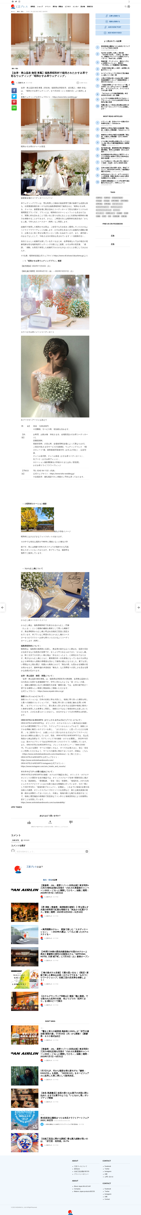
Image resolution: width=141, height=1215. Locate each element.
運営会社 (77, 1169)
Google (99, 201)
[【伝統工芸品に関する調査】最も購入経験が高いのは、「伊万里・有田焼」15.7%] (24, 1142)
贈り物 (124, 216)
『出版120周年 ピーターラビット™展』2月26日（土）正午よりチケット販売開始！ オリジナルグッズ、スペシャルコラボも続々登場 (115, 87)
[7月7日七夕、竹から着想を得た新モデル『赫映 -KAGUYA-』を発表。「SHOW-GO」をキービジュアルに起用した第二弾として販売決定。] (24, 1075)
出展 (126, 213)
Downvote (71, 822)
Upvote (29, 822)
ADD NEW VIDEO (115, 33)
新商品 (33, 6)
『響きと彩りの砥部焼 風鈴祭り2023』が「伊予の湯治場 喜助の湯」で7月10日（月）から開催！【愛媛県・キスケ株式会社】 (64, 1033)
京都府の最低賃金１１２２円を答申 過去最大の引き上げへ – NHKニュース (115, 182)
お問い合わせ (109, 1176)
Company (77, 1189)
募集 (98, 216)
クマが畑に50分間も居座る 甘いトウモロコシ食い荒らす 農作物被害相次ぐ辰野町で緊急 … (115, 143)
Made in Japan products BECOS (84, 1191)
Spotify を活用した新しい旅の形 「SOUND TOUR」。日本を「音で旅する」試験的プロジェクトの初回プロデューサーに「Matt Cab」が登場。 (115, 55)
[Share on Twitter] (14, 96)
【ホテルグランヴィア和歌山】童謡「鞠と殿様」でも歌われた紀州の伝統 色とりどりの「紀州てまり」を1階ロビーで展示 (64, 998)
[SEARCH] (125, 6)
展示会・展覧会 (58, 6)
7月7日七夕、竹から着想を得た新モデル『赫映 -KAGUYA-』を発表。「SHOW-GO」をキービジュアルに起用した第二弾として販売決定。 (64, 1073)
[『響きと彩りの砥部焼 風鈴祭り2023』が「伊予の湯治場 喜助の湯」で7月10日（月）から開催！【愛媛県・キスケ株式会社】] (24, 1035)
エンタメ (76, 6)
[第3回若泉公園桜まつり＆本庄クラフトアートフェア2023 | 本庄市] (24, 1120)
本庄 (104, 216)
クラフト (117, 210)
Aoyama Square (117, 197)
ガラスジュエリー (117, 207)
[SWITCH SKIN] (129, 1)
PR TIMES (17, 807)
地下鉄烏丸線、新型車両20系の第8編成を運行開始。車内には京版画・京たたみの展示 (115, 149)
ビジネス (68, 6)
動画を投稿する (114, 21)
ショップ (40, 6)
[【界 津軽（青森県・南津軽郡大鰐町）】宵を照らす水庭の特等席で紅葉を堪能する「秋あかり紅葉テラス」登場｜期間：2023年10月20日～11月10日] (24, 912)
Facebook (108, 1166)
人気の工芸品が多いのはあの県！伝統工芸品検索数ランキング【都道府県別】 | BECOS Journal (115, 80)
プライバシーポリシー (81, 1174)
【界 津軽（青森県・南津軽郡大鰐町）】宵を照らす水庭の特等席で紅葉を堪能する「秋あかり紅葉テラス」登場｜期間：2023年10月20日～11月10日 (64, 909)
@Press (99, 197)
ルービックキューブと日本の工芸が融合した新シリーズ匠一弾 (115, 74)
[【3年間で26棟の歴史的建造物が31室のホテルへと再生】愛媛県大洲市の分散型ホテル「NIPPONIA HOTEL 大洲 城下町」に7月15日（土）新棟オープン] (24, 956)
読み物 (83, 6)
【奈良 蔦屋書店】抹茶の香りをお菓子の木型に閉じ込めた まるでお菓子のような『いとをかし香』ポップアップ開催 (64, 1095)
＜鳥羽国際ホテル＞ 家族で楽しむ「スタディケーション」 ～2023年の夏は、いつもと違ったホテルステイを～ (64, 931)
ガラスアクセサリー (103, 207)
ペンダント (100, 213)
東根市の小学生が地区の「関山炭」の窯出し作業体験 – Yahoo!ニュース (115, 130)
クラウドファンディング (104, 210)
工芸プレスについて (80, 1166)
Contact (107, 1199)
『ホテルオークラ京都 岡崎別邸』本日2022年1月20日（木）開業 (114, 94)
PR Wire (99, 204)
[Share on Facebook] (14, 90)
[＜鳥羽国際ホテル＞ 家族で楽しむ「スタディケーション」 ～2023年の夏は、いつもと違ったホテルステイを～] (24, 934)
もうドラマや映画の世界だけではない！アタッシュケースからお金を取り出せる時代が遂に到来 (115, 100)
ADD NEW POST (114, 27)
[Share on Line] (14, 107)
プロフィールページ (36, 826)
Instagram (108, 1171)
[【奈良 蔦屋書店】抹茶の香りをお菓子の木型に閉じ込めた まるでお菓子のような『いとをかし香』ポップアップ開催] (24, 1098)
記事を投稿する (114, 16)
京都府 (120, 213)
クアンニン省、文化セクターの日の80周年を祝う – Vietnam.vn (115, 123)
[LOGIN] (128, 6)
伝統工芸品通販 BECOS (81, 1171)
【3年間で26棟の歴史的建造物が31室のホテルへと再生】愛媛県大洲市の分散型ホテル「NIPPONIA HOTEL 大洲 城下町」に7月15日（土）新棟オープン (64, 954)
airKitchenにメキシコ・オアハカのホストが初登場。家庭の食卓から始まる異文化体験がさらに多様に (115, 176)
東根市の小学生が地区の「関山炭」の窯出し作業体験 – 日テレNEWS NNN (115, 136)
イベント (48, 6)
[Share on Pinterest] (14, 102)
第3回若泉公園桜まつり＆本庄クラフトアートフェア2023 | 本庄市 (115, 48)
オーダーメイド (118, 204)
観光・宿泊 (47, 880)
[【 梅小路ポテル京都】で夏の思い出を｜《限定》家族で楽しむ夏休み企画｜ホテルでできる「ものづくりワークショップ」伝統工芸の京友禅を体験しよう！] (24, 979)
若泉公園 (116, 216)
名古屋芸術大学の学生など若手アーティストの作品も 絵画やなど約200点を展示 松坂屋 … (115, 156)
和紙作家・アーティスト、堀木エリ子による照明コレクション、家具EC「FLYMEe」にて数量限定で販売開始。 (115, 63)
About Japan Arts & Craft (82, 1186)
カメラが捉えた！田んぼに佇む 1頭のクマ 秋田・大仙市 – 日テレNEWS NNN (115, 163)
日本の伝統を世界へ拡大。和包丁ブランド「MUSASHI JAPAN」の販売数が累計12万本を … (115, 169)
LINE (106, 1174)
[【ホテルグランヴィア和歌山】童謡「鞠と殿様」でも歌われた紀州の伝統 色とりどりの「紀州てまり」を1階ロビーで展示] (24, 1001)
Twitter (107, 1169)
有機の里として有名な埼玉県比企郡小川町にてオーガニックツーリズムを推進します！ (115, 107)
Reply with (87, 851)
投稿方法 (90, 6)
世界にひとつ (111, 213)
